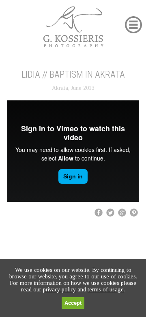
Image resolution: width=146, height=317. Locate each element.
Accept (73, 303)
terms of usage (106, 290)
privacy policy (59, 290)
